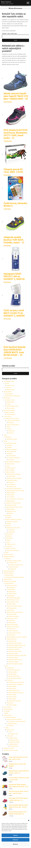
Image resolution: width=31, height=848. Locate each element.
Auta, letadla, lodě (11, 451)
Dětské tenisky (12, 699)
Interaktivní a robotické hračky (13, 503)
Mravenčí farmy (11, 389)
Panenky (9, 523)
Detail (10, 102)
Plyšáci (8, 540)
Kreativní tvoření (12, 563)
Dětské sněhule (12, 697)
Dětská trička (11, 587)
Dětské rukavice (12, 593)
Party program (9, 534)
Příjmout (15, 835)
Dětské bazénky (11, 414)
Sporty (7, 727)
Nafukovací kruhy (14, 740)
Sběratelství (8, 437)
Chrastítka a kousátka (10, 443)
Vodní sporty (10, 736)
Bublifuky (9, 517)
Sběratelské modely (12, 439)
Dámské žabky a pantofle (14, 678)
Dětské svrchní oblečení (13, 626)
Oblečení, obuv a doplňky (10, 581)
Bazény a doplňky (9, 412)
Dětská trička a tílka (12, 585)
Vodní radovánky (11, 484)
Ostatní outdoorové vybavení (14, 719)
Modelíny (10, 513)
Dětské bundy (11, 628)
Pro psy (7, 383)
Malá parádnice (11, 501)
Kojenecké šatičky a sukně (15, 659)
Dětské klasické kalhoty (14, 598)
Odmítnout (15, 840)
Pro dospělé (7, 711)
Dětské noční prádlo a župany (14, 606)
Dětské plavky (10, 610)
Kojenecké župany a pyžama (15, 664)
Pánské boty (10, 703)
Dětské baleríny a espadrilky (15, 684)
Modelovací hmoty (11, 511)
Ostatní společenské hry (13, 424)
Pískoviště (11, 482)
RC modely (11, 460)
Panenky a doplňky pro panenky (13, 519)
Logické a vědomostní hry (13, 420)
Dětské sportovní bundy (14, 633)
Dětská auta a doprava (11, 449)
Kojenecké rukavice (13, 657)
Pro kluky (7, 542)
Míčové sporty (10, 730)
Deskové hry (11, 431)
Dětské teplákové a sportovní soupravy (17, 637)
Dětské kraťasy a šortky (13, 600)
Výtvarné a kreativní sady (16, 565)
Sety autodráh (12, 455)
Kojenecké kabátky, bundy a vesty (17, 645)
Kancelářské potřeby (9, 571)
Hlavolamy (11, 422)
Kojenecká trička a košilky (14, 643)
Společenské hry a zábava (12, 418)
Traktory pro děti (11, 544)
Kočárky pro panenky (12, 521)
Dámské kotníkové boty (14, 670)
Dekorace (9, 536)
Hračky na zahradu (10, 472)
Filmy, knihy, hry (7, 416)
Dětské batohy (10, 402)
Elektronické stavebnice (13, 550)
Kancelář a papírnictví (9, 556)
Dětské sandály (12, 694)
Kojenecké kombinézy (13, 649)
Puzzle (8, 427)
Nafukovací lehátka (15, 742)
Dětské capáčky (12, 686)
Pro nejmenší (8, 546)
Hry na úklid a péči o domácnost (15, 499)
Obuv (6, 666)
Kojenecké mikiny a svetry (15, 651)
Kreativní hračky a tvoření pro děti (13, 507)
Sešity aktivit (11, 532)
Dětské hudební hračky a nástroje (15, 490)
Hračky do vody (12, 486)
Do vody (7, 466)
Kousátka (9, 447)
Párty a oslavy (7, 707)
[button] (28, 820)
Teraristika (8, 387)
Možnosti (15, 844)
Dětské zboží (7, 398)
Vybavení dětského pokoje (12, 406)
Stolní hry (9, 429)
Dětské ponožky (12, 614)
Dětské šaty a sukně (12, 618)
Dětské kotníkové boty (14, 690)
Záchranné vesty (14, 746)
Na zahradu (8, 515)
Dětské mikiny (11, 604)
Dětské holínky (12, 688)
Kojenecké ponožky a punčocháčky (17, 655)
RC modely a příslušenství (13, 457)
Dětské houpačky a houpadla (14, 478)
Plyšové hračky (9, 538)
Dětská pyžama (12, 608)
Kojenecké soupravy (13, 661)
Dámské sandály (12, 672)
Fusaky (8, 404)
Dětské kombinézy (13, 631)
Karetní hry (11, 433)
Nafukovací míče (11, 468)
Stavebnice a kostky (10, 548)
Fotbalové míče (14, 734)
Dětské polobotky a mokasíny (15, 692)
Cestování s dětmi (9, 400)
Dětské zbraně (10, 464)
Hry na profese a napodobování (13, 488)
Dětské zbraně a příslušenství (12, 462)
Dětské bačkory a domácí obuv (16, 682)
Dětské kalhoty (9, 394)
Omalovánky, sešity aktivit (13, 527)
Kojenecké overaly (13, 653)
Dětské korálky (10, 509)
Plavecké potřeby (8, 709)
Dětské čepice (12, 591)
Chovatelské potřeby (9, 381)
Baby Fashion (6, 2)
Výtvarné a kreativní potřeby (14, 560)
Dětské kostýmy (11, 492)
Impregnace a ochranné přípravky (17, 721)
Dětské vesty (11, 635)
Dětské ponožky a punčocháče (14, 612)
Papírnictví (7, 525)
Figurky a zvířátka (9, 470)
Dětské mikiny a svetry (12, 602)
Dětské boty (10, 680)
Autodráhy (9, 453)
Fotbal (10, 732)
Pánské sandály (12, 705)
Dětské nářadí (10, 495)
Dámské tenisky (12, 674)
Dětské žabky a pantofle (14, 701)
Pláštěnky (10, 725)
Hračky (5, 441)
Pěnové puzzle (10, 408)
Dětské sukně (11, 622)
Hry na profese (10, 497)
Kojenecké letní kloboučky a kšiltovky (14, 577)
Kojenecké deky (9, 575)
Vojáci (6, 552)
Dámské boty (10, 668)
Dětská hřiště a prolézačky (13, 474)
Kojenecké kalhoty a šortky (15, 647)
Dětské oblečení (8, 391)
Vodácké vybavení (13, 744)
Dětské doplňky (11, 589)
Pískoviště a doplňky (12, 480)
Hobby (5, 435)
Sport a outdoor (8, 715)
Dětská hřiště (11, 476)
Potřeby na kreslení (13, 567)
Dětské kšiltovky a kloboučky (12, 396)
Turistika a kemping (12, 723)
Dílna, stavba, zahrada (9, 410)
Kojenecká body (12, 641)
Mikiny (6, 713)
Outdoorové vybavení (10, 717)
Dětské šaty (11, 620)
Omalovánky (11, 530)
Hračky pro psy (10, 385)
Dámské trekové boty (13, 676)
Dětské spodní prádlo (12, 624)
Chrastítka (9, 445)
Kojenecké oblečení (8, 573)
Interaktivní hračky (11, 505)
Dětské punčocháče (13, 616)
